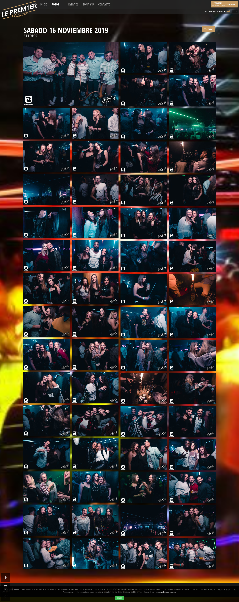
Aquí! (226, 9)
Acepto (119, 598)
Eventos (73, 4)
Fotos (55, 4)
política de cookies (168, 592)
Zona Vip (88, 4)
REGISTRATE (232, 4)
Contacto (104, 4)
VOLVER (210, 29)
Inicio (43, 4)
